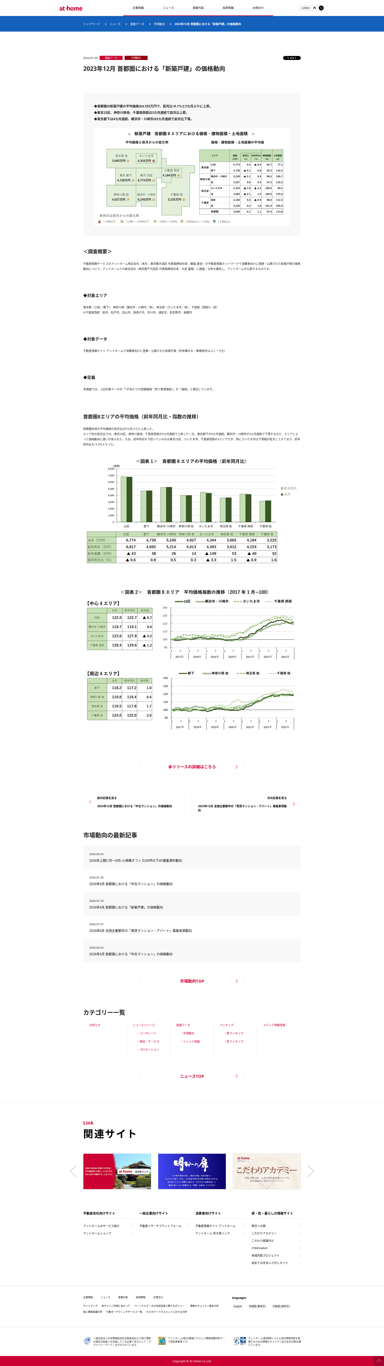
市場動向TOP (192, 981)
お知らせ (94, 1025)
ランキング (227, 1025)
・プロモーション (148, 1049)
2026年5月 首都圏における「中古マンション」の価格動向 (131, 954)
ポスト (293, 57)
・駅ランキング (233, 1033)
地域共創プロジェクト (266, 1255)
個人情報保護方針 (92, 1312)
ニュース (168, 8)
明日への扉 (259, 1226)
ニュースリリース (144, 1025)
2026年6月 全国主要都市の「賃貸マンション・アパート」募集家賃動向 (140, 930)
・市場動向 (187, 1033)
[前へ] (74, 1171)
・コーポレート (146, 1033)
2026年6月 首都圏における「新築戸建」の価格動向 (126, 907)
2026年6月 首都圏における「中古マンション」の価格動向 (131, 884)
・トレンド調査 (190, 1041)
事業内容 (198, 8)
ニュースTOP (192, 1076)
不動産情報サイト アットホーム (215, 1226)
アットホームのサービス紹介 (101, 1226)
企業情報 (138, 8)
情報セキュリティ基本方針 (204, 1306)
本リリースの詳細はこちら (192, 767)
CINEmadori (260, 1248)
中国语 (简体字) (281, 1306)
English (238, 1306)
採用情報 (140, 1297)
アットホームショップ (97, 1233)
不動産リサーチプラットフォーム (160, 1226)
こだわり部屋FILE (263, 1240)
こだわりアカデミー (264, 1233)
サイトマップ (90, 1306)
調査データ (183, 1025)
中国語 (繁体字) (257, 1306)
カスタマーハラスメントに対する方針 (166, 1312)
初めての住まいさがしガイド (270, 1263)
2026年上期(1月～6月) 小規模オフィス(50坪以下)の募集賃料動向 (137, 860)
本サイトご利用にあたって (116, 1306)
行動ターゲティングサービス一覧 (124, 1312)
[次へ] (310, 1171)
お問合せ (258, 8)
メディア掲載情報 (274, 1025)
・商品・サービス (148, 1041)
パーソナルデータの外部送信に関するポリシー (159, 1306)
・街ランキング (233, 1041)
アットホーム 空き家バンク (212, 1233)
